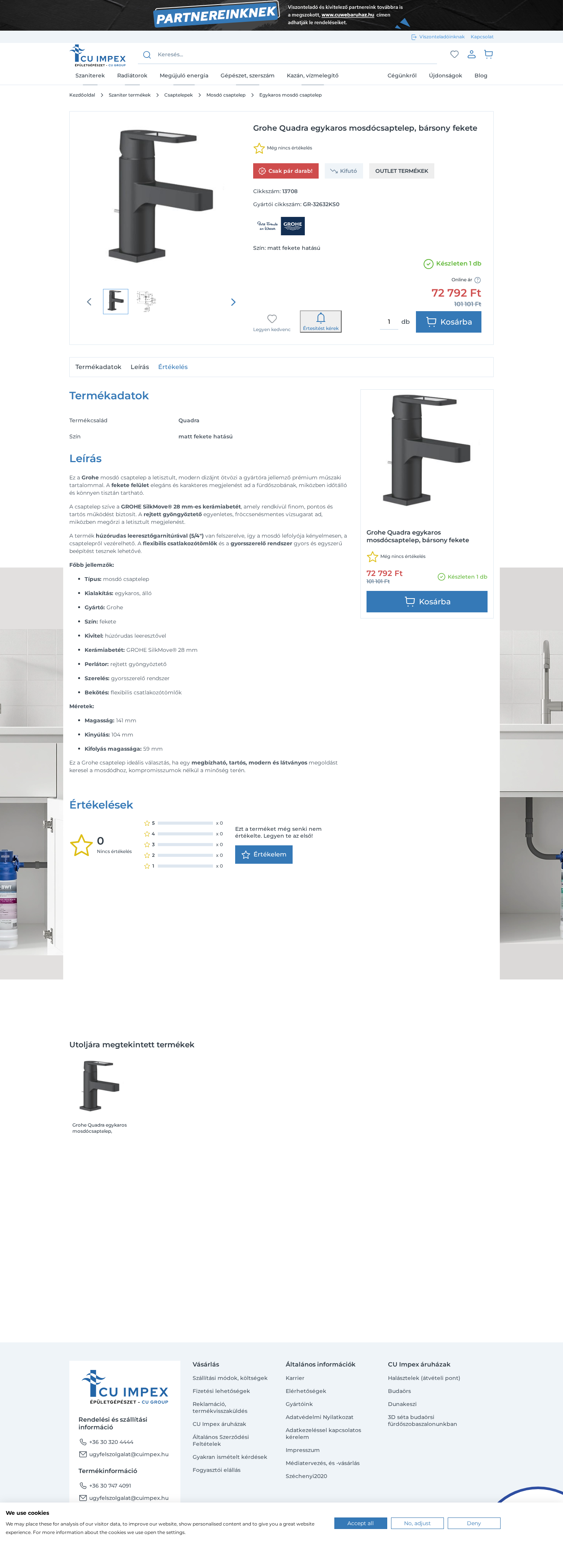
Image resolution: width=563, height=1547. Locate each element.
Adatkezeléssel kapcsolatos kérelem (323, 1433)
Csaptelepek (178, 95)
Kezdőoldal (82, 95)
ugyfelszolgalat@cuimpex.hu (124, 1454)
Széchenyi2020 (306, 1476)
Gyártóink (299, 1404)
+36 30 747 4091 (105, 1485)
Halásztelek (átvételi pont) (424, 1378)
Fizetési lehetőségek (221, 1391)
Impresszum (303, 1450)
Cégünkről (402, 75)
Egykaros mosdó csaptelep (290, 95)
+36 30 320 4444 (106, 1442)
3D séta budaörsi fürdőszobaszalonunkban (422, 1420)
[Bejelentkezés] (471, 54)
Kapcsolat (482, 36)
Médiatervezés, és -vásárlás (323, 1463)
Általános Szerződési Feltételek (221, 1440)
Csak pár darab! (290, 170)
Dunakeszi (402, 1404)
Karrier (295, 1378)
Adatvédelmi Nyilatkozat (320, 1417)
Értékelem (270, 854)
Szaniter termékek (130, 95)
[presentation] (233, 302)
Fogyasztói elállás (217, 1470)
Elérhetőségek (306, 1391)
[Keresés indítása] (147, 54)
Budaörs (399, 1391)
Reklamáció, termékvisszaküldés (220, 1407)
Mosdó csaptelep (225, 95)
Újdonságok (445, 75)
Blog (481, 75)
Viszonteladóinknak (442, 36)
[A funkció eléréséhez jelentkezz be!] (454, 54)
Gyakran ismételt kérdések (230, 1456)
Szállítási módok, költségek (230, 1378)
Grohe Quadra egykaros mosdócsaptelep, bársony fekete (99, 1128)
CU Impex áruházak (219, 1424)
